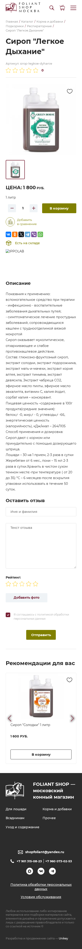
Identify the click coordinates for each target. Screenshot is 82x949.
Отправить (41, 635)
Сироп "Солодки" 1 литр (30, 725)
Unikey (63, 938)
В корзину (59, 208)
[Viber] (34, 234)
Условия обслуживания (41, 897)
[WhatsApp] (40, 234)
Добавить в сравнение (27, 222)
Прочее (49, 818)
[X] (21, 234)
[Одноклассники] (15, 234)
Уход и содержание (22, 827)
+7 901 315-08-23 (29, 861)
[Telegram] (27, 234)
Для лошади (16, 809)
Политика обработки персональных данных (41, 887)
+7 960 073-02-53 (58, 861)
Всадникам (15, 818)
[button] (51, 7)
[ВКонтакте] (8, 234)
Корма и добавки (57, 809)
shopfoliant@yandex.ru (44, 852)
